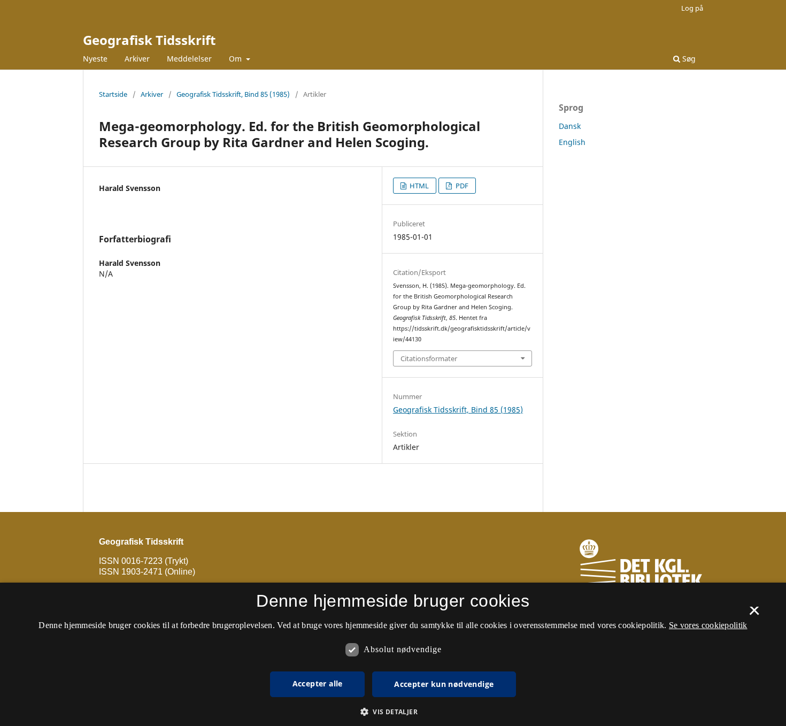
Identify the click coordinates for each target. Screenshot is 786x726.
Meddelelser (189, 59)
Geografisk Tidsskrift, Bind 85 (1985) (233, 94)
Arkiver (137, 59)
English (572, 142)
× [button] (754, 614)
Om (236, 59)
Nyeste (95, 59)
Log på (692, 8)
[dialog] (393, 654)
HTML (418, 185)
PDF (461, 185)
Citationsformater (428, 358)
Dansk (570, 126)
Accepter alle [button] (317, 683)
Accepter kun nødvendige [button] (444, 684)
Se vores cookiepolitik (708, 625)
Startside (113, 94)
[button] (393, 712)
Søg (688, 59)
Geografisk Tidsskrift (149, 40)
